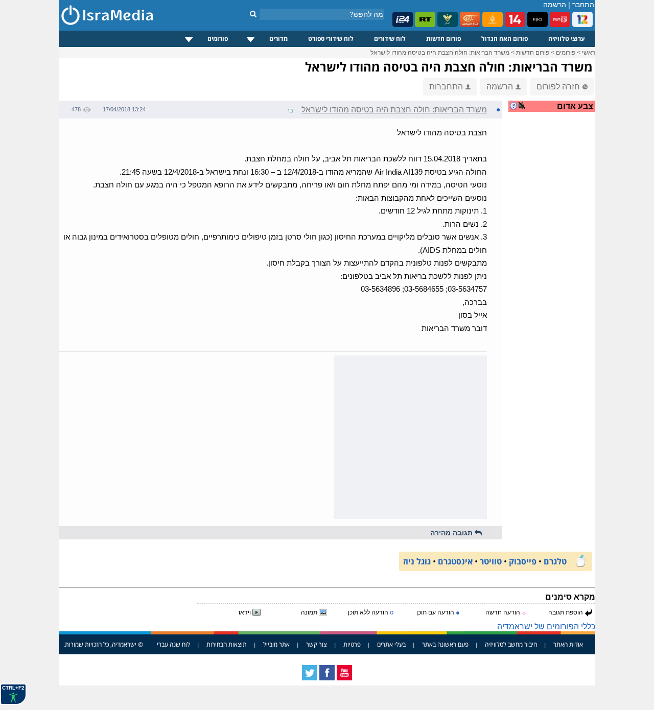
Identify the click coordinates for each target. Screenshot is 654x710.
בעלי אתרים (391, 644)
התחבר (583, 5)
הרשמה (554, 5)
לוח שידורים (390, 38)
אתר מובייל (276, 644)
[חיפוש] (253, 13)
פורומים (217, 38)
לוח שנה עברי (173, 644)
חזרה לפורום (558, 86)
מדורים (278, 38)
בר (290, 110)
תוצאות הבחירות (226, 644)
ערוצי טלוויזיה (566, 38)
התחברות (446, 86)
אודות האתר (568, 644)
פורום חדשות (443, 38)
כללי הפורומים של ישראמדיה (546, 626)
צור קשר (316, 644)
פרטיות (352, 644)
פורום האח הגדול (504, 38)
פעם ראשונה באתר (445, 644)
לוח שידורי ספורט (331, 38)
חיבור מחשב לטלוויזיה (511, 644)
